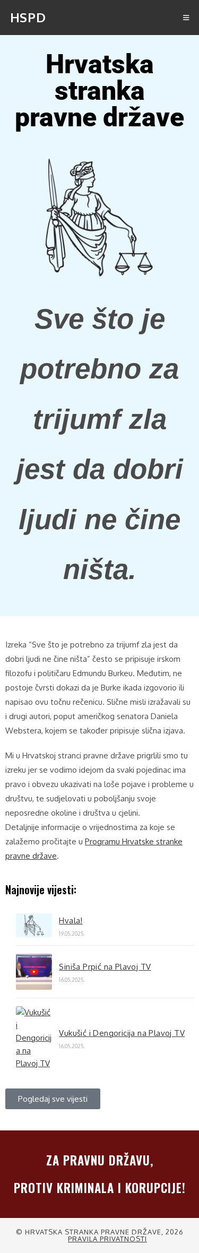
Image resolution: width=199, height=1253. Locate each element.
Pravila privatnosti (107, 1238)
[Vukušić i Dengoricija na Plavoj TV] (34, 1038)
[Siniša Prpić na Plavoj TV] (34, 972)
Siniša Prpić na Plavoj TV (105, 967)
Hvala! (70, 920)
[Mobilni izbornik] (186, 17)
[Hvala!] (34, 925)
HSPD (28, 17)
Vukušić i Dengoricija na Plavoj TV (122, 1033)
